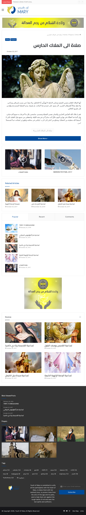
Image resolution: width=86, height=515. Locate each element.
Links (82, 511)
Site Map (75, 511)
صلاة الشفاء (23, 265)
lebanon (64, 470)
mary (5, 474)
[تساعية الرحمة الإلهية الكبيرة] (11, 258)
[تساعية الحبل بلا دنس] (42, 195)
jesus (54, 470)
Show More (42, 138)
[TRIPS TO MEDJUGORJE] (11, 228)
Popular (15, 217)
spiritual (44, 474)
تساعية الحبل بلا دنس (38, 203)
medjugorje (15, 474)
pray (26, 474)
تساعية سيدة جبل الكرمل (66, 203)
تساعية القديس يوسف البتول (58, 345)
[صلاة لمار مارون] (70, 434)
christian (27, 470)
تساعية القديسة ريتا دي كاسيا (29, 245)
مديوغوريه (20, 478)
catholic (17, 470)
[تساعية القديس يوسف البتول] (63, 332)
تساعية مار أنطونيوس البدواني (29, 235)
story (53, 474)
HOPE (44, 470)
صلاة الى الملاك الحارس (43, 131)
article (6, 470)
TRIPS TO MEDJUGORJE (26, 225)
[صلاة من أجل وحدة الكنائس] (15, 450)
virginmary (64, 474)
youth (75, 474)
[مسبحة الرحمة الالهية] (16, 195)
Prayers (71, 35)
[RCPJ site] (43, 23)
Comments (69, 217)
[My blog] (18, 10)
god (36, 470)
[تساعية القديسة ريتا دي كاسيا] (11, 248)
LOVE (74, 470)
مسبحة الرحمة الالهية (12, 203)
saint (35, 474)
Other (77, 35)
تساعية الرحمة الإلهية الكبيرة (29, 255)
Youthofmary (8, 478)
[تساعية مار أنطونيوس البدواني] (11, 238)
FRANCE (16, 2)
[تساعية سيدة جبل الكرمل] (69, 195)
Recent (42, 217)
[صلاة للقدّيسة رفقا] (43, 434)
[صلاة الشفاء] (11, 268)
